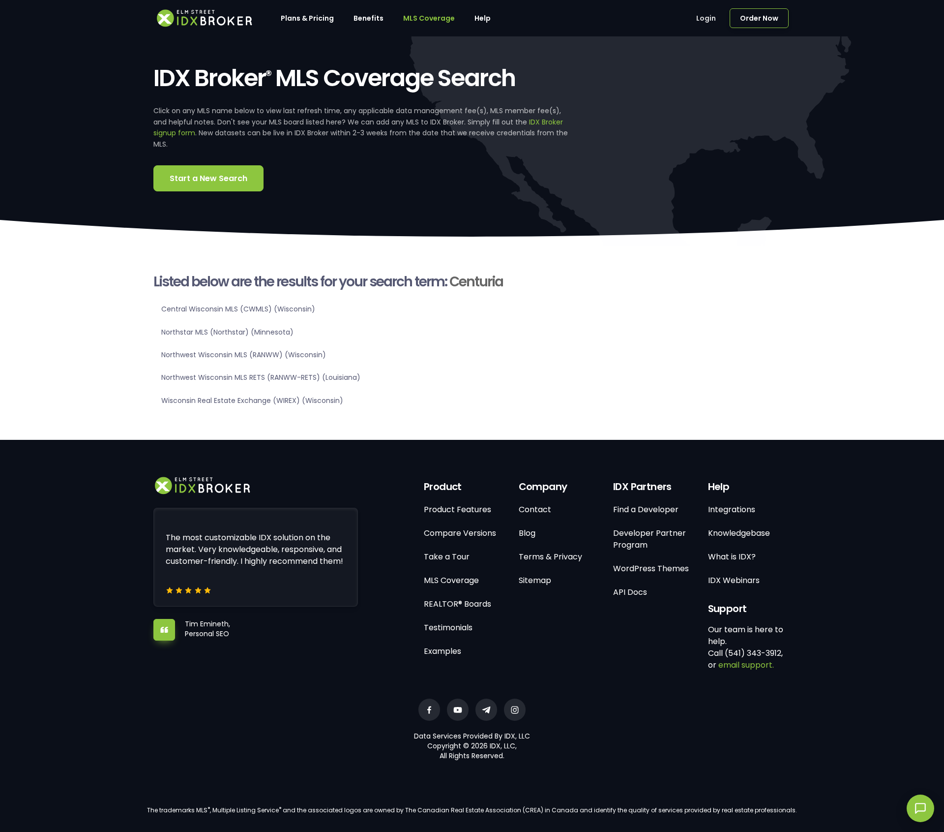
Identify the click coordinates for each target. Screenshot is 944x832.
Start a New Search (208, 178)
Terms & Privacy (550, 556)
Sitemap (535, 580)
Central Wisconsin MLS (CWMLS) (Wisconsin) (238, 309)
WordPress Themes (651, 568)
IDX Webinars (734, 580)
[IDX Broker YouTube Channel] (458, 710)
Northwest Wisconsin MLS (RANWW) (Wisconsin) (243, 355)
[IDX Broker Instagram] (515, 710)
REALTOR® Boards (457, 604)
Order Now (759, 18)
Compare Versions (460, 533)
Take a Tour (447, 556)
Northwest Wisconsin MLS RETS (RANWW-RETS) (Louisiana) (260, 377)
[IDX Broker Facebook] (429, 710)
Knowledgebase (739, 533)
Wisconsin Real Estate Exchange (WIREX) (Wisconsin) (252, 400)
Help (482, 18)
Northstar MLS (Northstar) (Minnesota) (227, 332)
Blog (527, 533)
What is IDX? (732, 556)
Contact (535, 509)
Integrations (731, 509)
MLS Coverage (429, 18)
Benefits (369, 18)
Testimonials (448, 627)
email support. (746, 665)
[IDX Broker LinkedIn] (486, 710)
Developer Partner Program (649, 539)
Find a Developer (645, 509)
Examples (442, 651)
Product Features (457, 509)
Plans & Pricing (307, 18)
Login (706, 18)
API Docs (630, 592)
